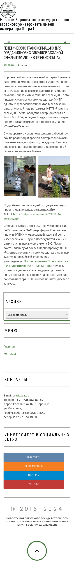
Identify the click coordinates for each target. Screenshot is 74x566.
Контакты (10, 353)
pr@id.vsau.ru (21, 395)
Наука (24, 65)
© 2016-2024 (37, 509)
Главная (9, 346)
